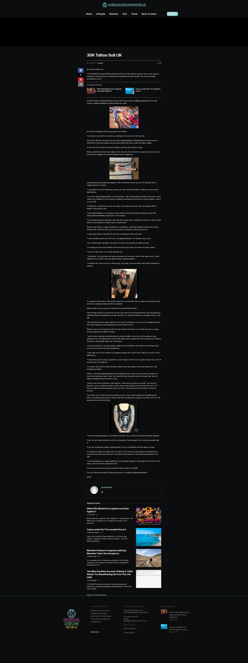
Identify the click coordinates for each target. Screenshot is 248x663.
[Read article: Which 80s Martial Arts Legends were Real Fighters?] (91, 91)
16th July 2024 (91, 63)
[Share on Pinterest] (81, 79)
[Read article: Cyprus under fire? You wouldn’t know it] (129, 91)
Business (113, 13)
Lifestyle (100, 13)
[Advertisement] (124, 32)
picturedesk (106, 487)
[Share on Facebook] (81, 70)
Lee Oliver (92, 514)
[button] (172, 14)
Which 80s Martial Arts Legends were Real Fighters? (179, 614)
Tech (124, 13)
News (89, 13)
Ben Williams (93, 556)
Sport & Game (148, 13)
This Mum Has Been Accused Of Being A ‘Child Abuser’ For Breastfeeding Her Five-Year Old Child (110, 574)
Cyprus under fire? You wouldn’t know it (106, 529)
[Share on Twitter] (81, 75)
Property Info (173, 619)
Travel (134, 13)
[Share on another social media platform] (81, 84)
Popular (100, 63)
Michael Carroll (94, 532)
